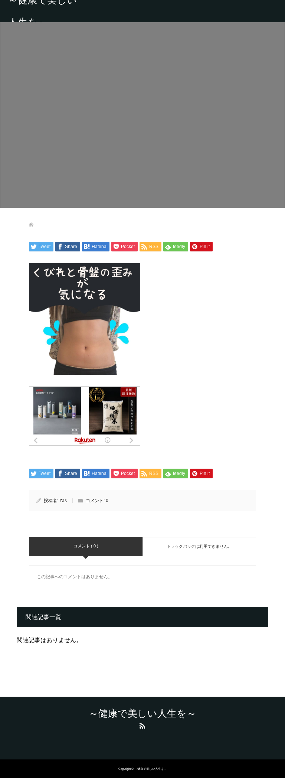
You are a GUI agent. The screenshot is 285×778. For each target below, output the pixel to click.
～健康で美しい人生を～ (42, 11)
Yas (63, 500)
